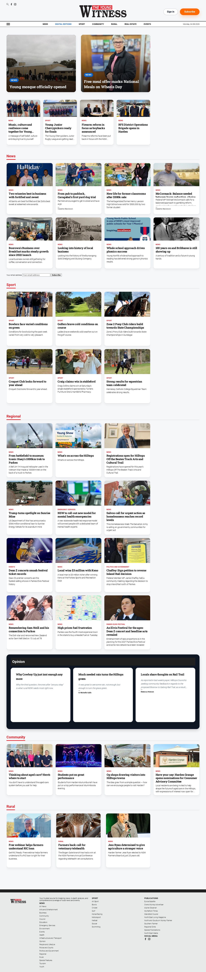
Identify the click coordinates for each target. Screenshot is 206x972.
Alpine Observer (150, 908)
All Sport (95, 901)
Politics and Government (117, 567)
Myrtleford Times (151, 911)
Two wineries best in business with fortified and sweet (27, 195)
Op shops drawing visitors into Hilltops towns (126, 776)
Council (42, 919)
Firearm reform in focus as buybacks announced (93, 128)
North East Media (151, 933)
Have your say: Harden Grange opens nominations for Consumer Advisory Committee (176, 778)
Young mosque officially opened (38, 86)
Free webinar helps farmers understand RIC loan (26, 846)
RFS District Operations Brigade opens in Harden (133, 128)
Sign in (170, 11)
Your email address (14, 275)
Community (98, 24)
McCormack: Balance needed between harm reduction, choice (176, 195)
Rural (114, 24)
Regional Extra (150, 927)
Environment (44, 929)
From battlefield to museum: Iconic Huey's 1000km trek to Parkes (27, 459)
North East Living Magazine (155, 917)
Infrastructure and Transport (50, 938)
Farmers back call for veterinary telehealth (71, 846)
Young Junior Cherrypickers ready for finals (58, 128)
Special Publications (152, 930)
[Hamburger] (8, 24)
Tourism (42, 963)
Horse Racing (97, 914)
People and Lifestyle (47, 944)
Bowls (94, 905)
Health (41, 935)
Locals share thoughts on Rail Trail (162, 674)
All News (42, 906)
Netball (94, 920)
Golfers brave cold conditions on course (78, 325)
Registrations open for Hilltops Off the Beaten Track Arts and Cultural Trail (125, 459)
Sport (82, 24)
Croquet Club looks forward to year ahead (27, 383)
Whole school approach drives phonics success (126, 249)
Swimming (96, 927)
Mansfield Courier (151, 914)
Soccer (94, 924)
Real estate (130, 24)
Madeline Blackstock (65, 209)
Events (147, 24)
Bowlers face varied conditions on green (28, 325)
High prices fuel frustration (75, 628)
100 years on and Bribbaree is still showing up (176, 249)
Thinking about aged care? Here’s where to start (29, 776)
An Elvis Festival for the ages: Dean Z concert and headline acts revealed (126, 631)
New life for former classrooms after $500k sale (126, 195)
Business (42, 913)
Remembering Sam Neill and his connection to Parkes (29, 629)
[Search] (7, 4)
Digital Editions (63, 24)
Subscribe (189, 11)
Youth (41, 967)
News (45, 24)
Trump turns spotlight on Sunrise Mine (29, 514)
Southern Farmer (151, 924)
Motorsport (96, 917)
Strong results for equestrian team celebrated (124, 383)
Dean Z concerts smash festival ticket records (28, 572)
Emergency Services (66, 510)
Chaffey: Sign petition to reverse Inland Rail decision (126, 572)
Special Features (45, 960)
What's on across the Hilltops (76, 455)
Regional (42, 954)
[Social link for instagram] (15, 4)
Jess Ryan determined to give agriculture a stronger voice (126, 846)
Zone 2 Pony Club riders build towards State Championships (125, 325)
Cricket (94, 908)
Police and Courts (46, 948)
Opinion (42, 941)
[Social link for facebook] (11, 4)
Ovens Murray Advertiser (153, 905)
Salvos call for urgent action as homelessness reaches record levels (125, 516)
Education (43, 922)
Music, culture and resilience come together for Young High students (20, 130)
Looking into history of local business (75, 249)
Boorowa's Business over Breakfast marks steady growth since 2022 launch (29, 251)
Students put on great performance (71, 776)
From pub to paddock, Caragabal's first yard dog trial (77, 195)
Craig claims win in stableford (77, 381)
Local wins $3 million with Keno (78, 570)
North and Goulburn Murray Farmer (158, 920)
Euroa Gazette (149, 901)
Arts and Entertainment (48, 910)
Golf (93, 911)
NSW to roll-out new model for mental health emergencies (77, 514)
